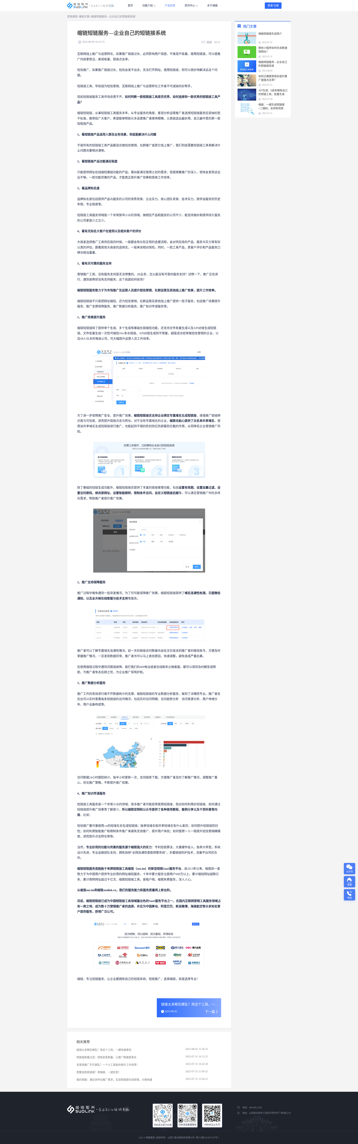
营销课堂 (72, 16)
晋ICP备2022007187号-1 (207, 1137)
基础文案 (84, 16)
